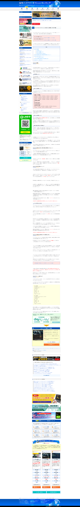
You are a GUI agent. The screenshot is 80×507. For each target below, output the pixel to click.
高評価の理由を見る (37, 484)
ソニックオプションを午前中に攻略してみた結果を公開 (41, 370)
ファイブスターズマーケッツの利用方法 (41, 350)
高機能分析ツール (23, 99)
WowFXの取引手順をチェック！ (39, 56)
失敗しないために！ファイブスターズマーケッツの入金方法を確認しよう (44, 381)
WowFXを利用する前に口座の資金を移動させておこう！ (42, 54)
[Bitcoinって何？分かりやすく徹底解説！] (25, 42)
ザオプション (24, 95)
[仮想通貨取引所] (25, 79)
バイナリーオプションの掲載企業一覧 (24, 503)
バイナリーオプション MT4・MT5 (48, 348)
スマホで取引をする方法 (39, 57)
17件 (46, 482)
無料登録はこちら (52, 344)
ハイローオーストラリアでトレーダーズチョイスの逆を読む (42, 373)
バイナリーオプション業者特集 (23, 500)
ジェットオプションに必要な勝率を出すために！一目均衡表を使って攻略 (44, 368)
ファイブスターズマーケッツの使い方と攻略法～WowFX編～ (42, 384)
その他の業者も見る (25, 112)
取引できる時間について (39, 52)
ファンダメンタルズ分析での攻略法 (45, 500)
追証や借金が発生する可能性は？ (40, 53)
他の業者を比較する (53, 492)
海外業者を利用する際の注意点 (34, 501)
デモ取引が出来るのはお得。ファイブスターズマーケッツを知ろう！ (43, 387)
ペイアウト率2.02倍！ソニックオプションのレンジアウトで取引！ (43, 372)
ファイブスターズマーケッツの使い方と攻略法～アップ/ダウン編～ (43, 385)
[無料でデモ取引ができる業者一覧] (46, 398)
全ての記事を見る (46, 375)
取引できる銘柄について (39, 51)
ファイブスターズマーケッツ (26, 102)
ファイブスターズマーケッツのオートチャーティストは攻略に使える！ (44, 383)
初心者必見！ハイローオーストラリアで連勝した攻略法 (41, 371)
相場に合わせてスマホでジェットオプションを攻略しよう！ (42, 369)
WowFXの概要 (36, 49)
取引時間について (38, 50)
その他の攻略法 (43, 502)
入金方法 (22, 97)
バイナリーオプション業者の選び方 (24, 501)
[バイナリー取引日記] (25, 35)
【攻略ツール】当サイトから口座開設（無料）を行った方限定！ (43, 20)
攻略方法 (22, 105)
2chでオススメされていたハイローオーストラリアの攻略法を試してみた (44, 367)
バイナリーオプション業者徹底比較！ (24, 502)
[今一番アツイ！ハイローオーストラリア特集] (25, 88)
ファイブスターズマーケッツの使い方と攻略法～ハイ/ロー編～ (45, 37)
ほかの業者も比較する (25, 160)
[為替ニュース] (25, 71)
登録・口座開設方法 (24, 103)
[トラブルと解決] (25, 75)
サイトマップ (32, 502)
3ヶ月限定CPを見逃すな (24, 98)
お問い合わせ (32, 503)
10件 (37, 482)
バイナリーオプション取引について (34, 500)
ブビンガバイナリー (25, 107)
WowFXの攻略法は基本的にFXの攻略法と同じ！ (41, 58)
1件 (56, 482)
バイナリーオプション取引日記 (44, 503)
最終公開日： (35, 351)
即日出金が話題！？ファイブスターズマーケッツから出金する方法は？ (44, 382)
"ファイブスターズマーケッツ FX (39, 348)
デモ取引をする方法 (24, 100)
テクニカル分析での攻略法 (44, 501)
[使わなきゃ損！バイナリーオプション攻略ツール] (25, 21)
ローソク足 (37, 349)
